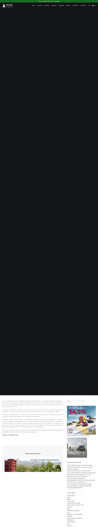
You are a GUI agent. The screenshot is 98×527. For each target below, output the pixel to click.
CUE (68, 523)
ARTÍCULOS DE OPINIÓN (73, 503)
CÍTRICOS (69, 516)
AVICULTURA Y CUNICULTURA (75, 505)
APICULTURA (70, 501)
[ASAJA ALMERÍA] (7, 5)
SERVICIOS (47, 5)
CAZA (68, 512)
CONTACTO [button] (83, 5)
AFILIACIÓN (53, 5)
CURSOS (69, 525)
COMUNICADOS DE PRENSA (74, 518)
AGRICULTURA (57, 202)
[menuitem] (33, 6)
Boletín (69, 508)
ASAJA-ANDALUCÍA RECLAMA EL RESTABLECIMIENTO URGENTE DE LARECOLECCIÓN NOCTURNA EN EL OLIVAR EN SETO (81, 480)
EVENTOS (68, 5)
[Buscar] (75, 401)
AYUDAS (69, 507)
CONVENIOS (61, 5)
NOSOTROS (39, 5)
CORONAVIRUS (71, 522)
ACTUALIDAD (75, 5)
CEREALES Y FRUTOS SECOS (75, 514)
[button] (89, 6)
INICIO (33, 5)
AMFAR (69, 499)
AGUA (68, 497)
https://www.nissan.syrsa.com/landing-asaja (78, 435)
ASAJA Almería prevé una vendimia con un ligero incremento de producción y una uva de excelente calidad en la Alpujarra (80, 467)
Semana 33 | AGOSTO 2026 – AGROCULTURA (79, 471)
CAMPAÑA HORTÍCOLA (73, 510)
